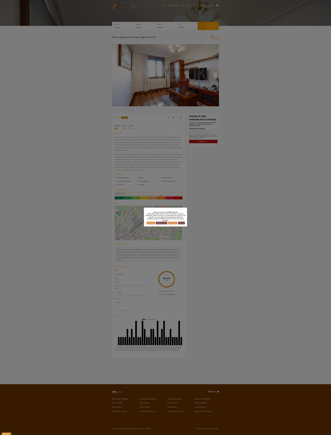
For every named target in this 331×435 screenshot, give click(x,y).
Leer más (181, 223)
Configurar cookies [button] (161, 223)
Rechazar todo (172, 223)
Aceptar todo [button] (151, 223)
